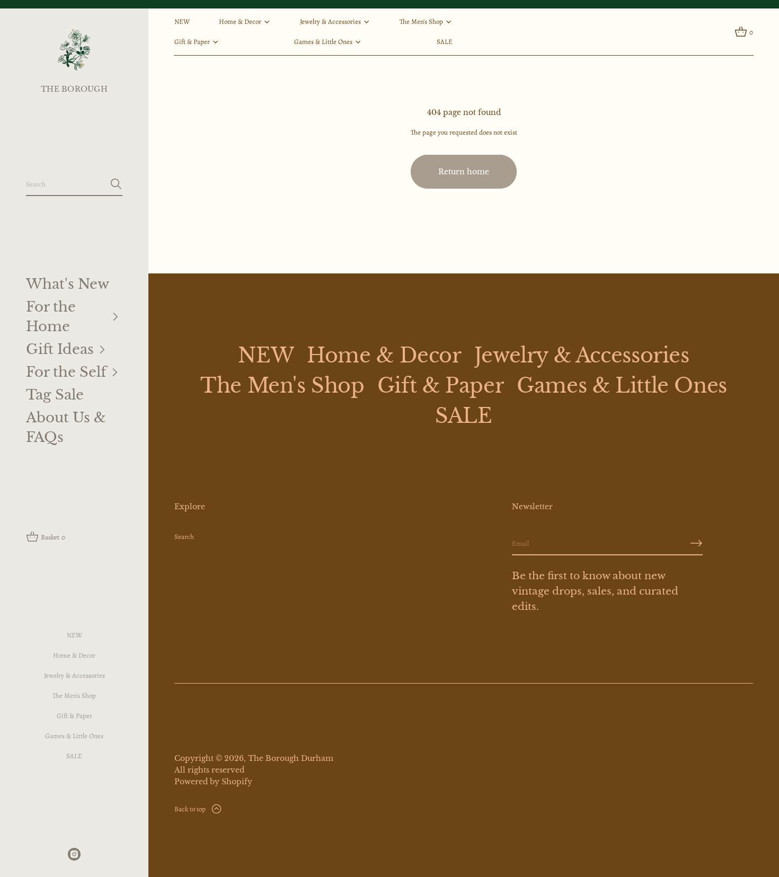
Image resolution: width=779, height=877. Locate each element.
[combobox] (65, 184)
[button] (74, 184)
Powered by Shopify (213, 781)
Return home (463, 171)
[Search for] (116, 184)
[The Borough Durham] (74, 49)
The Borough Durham (290, 758)
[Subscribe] (696, 543)
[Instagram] (74, 854)
